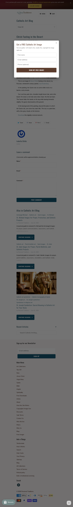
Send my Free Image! (36, 70)
